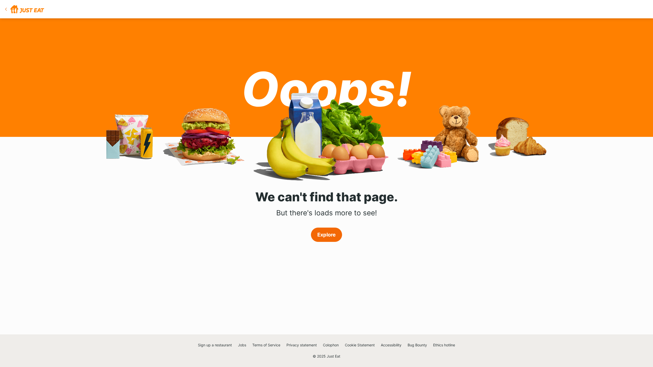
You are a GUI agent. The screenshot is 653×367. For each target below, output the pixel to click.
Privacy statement (301, 345)
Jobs (242, 345)
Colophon (331, 345)
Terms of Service (266, 345)
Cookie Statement (360, 345)
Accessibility (391, 345)
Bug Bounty (417, 345)
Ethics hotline (444, 345)
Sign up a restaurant (215, 345)
